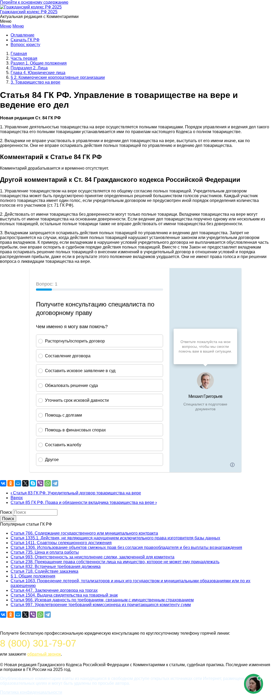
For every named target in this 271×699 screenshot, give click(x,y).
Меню (5, 26)
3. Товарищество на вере (35, 82)
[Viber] (40, 483)
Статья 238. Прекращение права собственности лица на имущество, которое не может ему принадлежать (115, 562)
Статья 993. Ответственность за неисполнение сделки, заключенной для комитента (92, 557)
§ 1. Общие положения (33, 576)
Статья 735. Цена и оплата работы (45, 552)
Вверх (17, 497)
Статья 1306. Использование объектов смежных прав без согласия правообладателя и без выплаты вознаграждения (126, 547)
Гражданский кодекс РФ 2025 (28, 12)
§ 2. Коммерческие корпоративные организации (58, 77)
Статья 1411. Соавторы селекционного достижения (61, 542)
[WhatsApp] (47, 483)
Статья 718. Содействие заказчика (44, 571)
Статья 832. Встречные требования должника (56, 566)
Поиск (6, 512)
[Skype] (33, 483)
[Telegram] (55, 483)
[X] (25, 483)
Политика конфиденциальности (31, 692)
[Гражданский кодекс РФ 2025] (31, 7)
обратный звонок (44, 654)
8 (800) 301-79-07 (38, 643)
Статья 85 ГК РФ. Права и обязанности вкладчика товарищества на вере (84, 502)
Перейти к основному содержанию (34, 2)
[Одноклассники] (10, 483)
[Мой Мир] (18, 483)
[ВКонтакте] (3, 483)
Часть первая (24, 58)
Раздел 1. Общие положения (39, 63)
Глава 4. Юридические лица (38, 72)
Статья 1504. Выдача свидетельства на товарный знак (64, 595)
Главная (19, 53)
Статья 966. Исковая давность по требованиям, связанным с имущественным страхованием (102, 600)
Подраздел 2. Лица (29, 68)
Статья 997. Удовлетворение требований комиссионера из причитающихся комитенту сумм (101, 604)
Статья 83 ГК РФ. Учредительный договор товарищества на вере (76, 493)
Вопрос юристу (25, 44)
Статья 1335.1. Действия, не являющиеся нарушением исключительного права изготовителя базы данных (115, 538)
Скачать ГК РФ (25, 40)
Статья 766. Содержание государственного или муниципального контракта (84, 533)
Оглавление (22, 35)
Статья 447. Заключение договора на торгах (54, 590)
